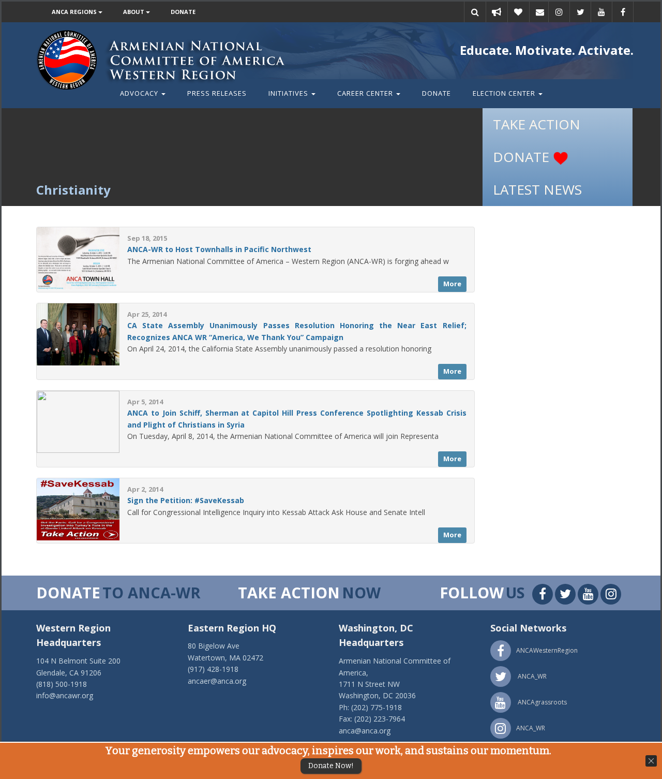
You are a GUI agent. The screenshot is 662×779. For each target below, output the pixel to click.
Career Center (366, 93)
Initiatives (289, 93)
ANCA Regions (75, 12)
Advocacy (140, 93)
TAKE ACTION (536, 124)
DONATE (523, 157)
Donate (183, 12)
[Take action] (496, 12)
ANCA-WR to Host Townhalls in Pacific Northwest (219, 249)
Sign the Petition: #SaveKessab (185, 500)
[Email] (540, 12)
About (134, 12)
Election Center (505, 93)
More (452, 283)
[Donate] (518, 12)
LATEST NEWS (537, 189)
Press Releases (217, 93)
